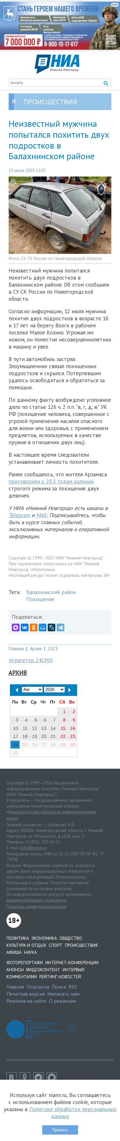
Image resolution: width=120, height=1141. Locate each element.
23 (72, 736)
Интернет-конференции (72, 962)
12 (34, 728)
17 (15, 736)
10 (15, 728)
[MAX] (16, 627)
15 (63, 728)
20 (43, 736)
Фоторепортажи (24, 962)
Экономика (44, 938)
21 (53, 736)
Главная (16, 648)
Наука (30, 952)
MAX (41, 515)
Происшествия (81, 945)
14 (53, 728)
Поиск (59, 986)
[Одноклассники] (33, 627)
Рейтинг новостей (60, 977)
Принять (60, 1130)
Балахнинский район (51, 592)
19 (34, 736)
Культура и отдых (26, 945)
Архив (36, 648)
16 (72, 728)
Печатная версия (25, 993)
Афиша (13, 952)
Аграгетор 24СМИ (31, 660)
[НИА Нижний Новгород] (57, 71)
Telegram (19, 515)
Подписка (38, 986)
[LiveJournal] (51, 627)
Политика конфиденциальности (36, 906)
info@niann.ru (33, 848)
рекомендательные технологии (36, 900)
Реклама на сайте (26, 1001)
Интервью (73, 969)
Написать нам (63, 993)
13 (43, 728)
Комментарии (21, 977)
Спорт (55, 945)
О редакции (62, 1001)
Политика (17, 938)
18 (25, 736)
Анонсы (15, 969)
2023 (53, 648)
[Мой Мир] (42, 627)
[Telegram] (60, 627)
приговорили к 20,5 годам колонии (51, 481)
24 (15, 744)
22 (63, 736)
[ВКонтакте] (24, 627)
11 (25, 728)
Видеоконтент (43, 969)
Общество (71, 938)
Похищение (40, 599)
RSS (72, 986)
